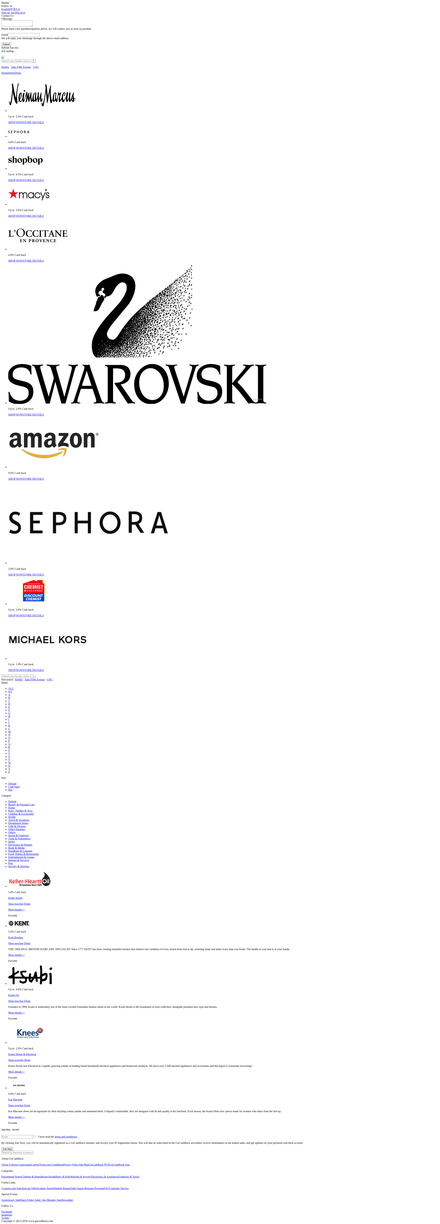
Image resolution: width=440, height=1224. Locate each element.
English (5, 9)
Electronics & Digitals (20, 844)
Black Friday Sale (30, 1200)
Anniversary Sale (10, 1200)
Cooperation (24, 1164)
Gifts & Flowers (17, 826)
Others (11, 832)
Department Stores (18, 823)
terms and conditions (66, 1136)
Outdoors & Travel (129, 1176)
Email (4, 34)
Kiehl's (5, 67)
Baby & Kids (63, 1176)
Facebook (6, 1211)
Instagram (6, 1214)
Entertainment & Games (21, 857)
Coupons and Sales (11, 1188)
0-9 (10, 691)
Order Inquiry (77, 1188)
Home (4, 72)
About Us (6, 1164)
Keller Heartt (15, 898)
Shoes (11, 841)
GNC (36, 67)
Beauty (45, 1176)
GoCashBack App (120, 1164)
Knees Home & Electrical (22, 1054)
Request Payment (94, 1188)
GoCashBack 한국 (99, 1164)
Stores (11, 72)
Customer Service (119, 1188)
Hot (10, 789)
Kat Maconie (15, 1099)
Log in (21, 12)
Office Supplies (16, 829)
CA (18, 9)
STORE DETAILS (33, 122)
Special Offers (30, 1188)
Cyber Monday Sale (50, 1200)
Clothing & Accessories (21, 813)
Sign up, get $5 (9, 12)
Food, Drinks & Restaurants (23, 854)
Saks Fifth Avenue (21, 67)
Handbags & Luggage (20, 850)
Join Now (7, 1149)
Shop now (13, 903)
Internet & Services (18, 860)
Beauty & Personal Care (21, 804)
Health (11, 816)
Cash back (14, 786)
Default (12, 783)
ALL (11, 688)
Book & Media (16, 847)
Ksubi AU (13, 995)
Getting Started (46, 1188)
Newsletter (67, 1200)
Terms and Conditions (51, 1164)
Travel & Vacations (18, 820)
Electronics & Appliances (105, 1176)
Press (15, 1164)
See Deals (24, 903)
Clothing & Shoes (31, 1176)
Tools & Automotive (19, 838)
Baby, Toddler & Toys (20, 810)
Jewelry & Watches (18, 866)
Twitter (5, 1217)
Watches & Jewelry (80, 1176)
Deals (18, 72)
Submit (6, 44)
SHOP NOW (15, 122)
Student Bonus (62, 1188)
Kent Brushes (15, 937)
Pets (10, 863)
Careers (35, 1164)
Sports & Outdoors (18, 835)
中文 (13, 9)
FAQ (106, 1188)
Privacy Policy (71, 1164)
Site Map (84, 1164)
